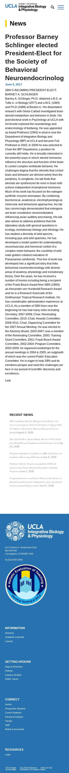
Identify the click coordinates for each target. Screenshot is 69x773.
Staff (7, 725)
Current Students (13, 713)
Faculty (8, 721)
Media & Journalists (14, 729)
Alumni (8, 704)
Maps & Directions (14, 667)
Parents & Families (14, 717)
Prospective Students (15, 708)
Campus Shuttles (13, 675)
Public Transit (11, 679)
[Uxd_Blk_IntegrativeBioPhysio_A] (28, 7)
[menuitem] (50, 7)
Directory (9, 633)
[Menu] (59, 7)
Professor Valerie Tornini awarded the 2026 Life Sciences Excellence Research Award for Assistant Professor (34, 467)
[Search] (50, 7)
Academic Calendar (14, 637)
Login (8, 754)
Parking (9, 671)
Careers (9, 641)
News (18, 23)
